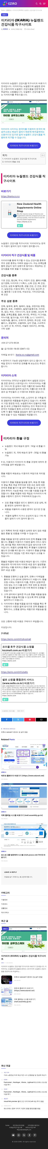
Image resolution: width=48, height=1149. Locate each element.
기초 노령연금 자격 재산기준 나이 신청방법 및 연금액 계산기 (25, 1075)
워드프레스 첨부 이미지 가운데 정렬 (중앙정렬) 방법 (22, 1108)
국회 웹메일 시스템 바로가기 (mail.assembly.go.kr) (22, 815)
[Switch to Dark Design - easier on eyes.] (36, 4)
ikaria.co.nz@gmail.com (27, 354)
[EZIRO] (9, 3)
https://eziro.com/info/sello (14, 672)
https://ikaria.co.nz (10, 196)
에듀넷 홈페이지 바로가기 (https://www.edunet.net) (22, 775)
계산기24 (6, 1072)
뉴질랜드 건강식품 (8, 711)
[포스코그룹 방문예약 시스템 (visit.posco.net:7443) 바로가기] (24, 836)
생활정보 (8, 10)
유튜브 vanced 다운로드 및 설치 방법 (14, 732)
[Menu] (44, 4)
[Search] (40, 3)
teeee (5, 1089)
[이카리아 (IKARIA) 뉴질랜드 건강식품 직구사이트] (24, 939)
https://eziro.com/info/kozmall (16, 639)
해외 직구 (20, 711)
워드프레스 (5, 912)
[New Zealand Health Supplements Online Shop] (24, 214)
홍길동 (6, 1098)
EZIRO (5, 29)
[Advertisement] (24, 58)
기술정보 (4, 900)
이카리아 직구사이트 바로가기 (24, 145)
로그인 (22, 877)
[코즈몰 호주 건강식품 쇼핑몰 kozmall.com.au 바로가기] (24, 655)
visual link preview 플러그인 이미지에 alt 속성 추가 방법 (24, 1101)
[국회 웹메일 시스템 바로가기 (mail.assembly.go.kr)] (24, 796)
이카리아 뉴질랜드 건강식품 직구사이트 (20, 159)
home (3, 10)
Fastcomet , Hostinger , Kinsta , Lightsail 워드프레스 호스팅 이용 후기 (25, 1083)
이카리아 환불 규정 (12, 162)
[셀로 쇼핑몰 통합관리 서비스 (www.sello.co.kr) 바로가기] (24, 689)
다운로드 (4, 904)
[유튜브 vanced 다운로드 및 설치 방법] (6, 980)
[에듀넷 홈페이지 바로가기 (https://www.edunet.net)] (24, 757)
